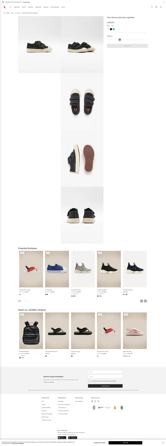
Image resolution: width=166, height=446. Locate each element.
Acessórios (38, 7)
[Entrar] (156, 7)
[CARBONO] (129, 356)
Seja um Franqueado (47, 414)
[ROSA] (21, 357)
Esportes (45, 7)
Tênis (12, 13)
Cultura (43, 404)
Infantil (24, 7)
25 (108, 39)
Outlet (63, 7)
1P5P (43, 401)
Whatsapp (60, 401)
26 (112, 39)
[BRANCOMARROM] (108, 29)
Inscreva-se (105, 386)
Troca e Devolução (63, 414)
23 (138, 39)
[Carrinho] (161, 7)
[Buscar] (152, 7)
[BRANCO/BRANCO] (73, 356)
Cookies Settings (99, 443)
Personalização (55, 7)
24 (142, 39)
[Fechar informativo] (164, 2)
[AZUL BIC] (125, 356)
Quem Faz (44, 410)
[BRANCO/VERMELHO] (19, 294)
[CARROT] (126, 356)
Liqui (10, 7)
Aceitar (125, 443)
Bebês (8, 13)
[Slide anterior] (141, 301)
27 (115, 39)
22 (134, 39)
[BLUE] (114, 29)
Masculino (17, 7)
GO (4, 13)
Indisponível (127, 46)
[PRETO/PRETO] (45, 356)
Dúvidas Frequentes (63, 410)
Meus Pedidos (79, 401)
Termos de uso (62, 407)
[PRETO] (111, 29)
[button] (39, 44)
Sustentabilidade (46, 407)
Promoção (17, 13)
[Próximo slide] (145, 301)
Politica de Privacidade (17, 443)
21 (131, 39)
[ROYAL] (45, 294)
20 (127, 39)
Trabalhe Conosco (46, 420)
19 (123, 39)
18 (119, 39)
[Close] (163, 443)
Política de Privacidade (48, 382)
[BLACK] (71, 296)
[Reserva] (4, 7)
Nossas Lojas (45, 417)
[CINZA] (73, 296)
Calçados (30, 7)
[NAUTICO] (74, 296)
